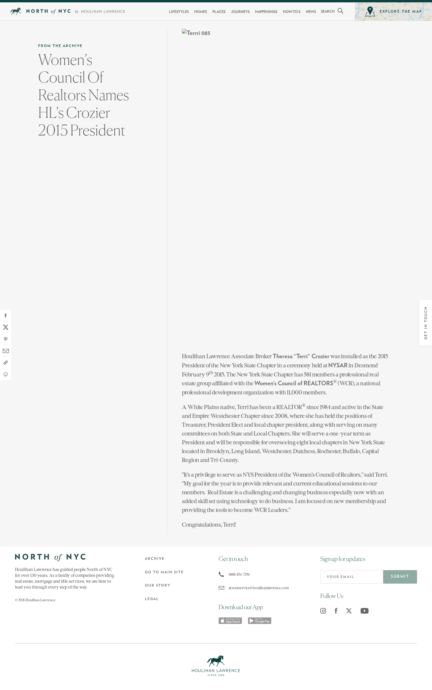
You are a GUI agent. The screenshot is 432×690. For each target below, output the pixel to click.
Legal (152, 599)
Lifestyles (179, 12)
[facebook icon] (336, 611)
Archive (155, 558)
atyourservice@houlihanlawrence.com (259, 588)
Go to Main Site (164, 572)
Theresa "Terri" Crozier (301, 356)
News (311, 12)
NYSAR (338, 366)
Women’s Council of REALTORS (293, 383)
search (328, 11)
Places (218, 12)
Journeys (240, 12)
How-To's (291, 12)
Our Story (157, 585)
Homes (200, 12)
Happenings (266, 12)
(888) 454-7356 (239, 574)
